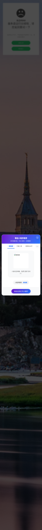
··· (37, 246)
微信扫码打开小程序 (21, 291)
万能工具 (19, 246)
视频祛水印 (28, 246)
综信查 (11, 246)
